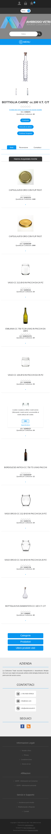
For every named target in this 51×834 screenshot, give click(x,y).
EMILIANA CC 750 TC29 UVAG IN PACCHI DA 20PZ (25, 330)
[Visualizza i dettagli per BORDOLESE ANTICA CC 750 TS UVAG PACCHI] (25, 454)
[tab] (11, 147)
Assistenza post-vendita (26, 802)
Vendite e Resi (26, 750)
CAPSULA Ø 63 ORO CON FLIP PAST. (25, 190)
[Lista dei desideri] (32, 3)
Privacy (26, 755)
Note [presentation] (11, 147)
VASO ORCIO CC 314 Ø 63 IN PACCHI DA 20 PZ (26, 560)
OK (25, 421)
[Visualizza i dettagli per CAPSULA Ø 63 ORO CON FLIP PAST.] (25, 177)
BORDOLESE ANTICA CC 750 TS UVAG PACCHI (25, 467)
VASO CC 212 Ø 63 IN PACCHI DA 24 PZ (25, 283)
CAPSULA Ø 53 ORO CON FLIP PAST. (25, 236)
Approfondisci (25, 425)
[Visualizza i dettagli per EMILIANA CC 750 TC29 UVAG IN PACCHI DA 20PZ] (25, 316)
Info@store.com (26, 701)
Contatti (26, 811)
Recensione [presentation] (23, 147)
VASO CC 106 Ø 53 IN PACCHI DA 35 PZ (25, 375)
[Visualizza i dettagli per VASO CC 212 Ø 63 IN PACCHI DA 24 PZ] (25, 270)
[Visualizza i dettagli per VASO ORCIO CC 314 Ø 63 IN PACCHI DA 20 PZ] (25, 547)
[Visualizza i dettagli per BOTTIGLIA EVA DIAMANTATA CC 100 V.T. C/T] (25, 593)
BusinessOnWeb (33, 830)
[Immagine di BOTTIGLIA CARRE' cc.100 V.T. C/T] (19, 92)
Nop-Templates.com (29, 827)
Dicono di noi (26, 764)
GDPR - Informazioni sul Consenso (26, 781)
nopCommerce (29, 825)
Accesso (25, 3)
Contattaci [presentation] (37, 147)
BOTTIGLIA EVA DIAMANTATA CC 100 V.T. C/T (25, 606)
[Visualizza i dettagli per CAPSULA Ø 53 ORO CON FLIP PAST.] (25, 223)
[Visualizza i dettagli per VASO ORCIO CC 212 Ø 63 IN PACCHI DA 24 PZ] (25, 501)
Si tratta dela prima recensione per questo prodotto (25, 110)
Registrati (19, 3)
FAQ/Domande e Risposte (26, 807)
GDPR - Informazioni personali (26, 785)
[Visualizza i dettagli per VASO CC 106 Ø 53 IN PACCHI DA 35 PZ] (25, 362)
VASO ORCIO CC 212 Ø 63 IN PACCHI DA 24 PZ (26, 514)
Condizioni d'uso (26, 759)
